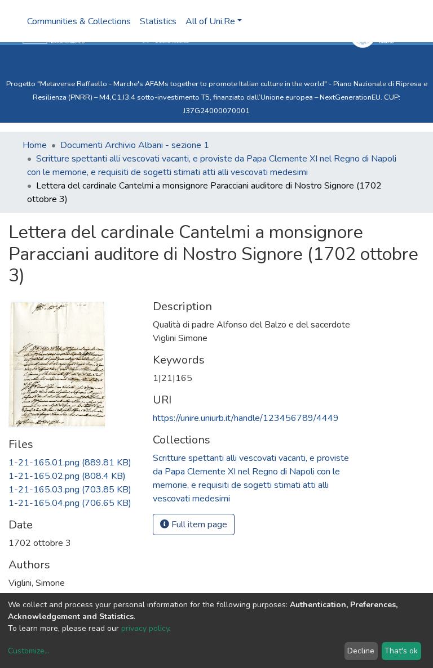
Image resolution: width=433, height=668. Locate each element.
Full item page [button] (198, 524)
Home (35, 145)
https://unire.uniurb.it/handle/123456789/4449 (246, 418)
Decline (360, 650)
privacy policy (145, 628)
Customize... (29, 650)
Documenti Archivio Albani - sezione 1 (134, 145)
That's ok (401, 650)
